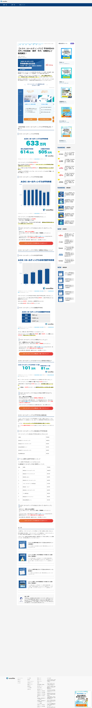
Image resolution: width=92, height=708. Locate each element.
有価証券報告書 (36, 213)
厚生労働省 (41, 327)
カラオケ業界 (23, 44)
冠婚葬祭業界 (34, 44)
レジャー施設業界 (30, 44)
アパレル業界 (20, 44)
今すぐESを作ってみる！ (44, 119)
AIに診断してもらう (41, 236)
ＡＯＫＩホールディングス (40, 44)
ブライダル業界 (27, 44)
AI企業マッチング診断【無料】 (30, 104)
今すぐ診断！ (30, 119)
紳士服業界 (37, 44)
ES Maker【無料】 (44, 104)
